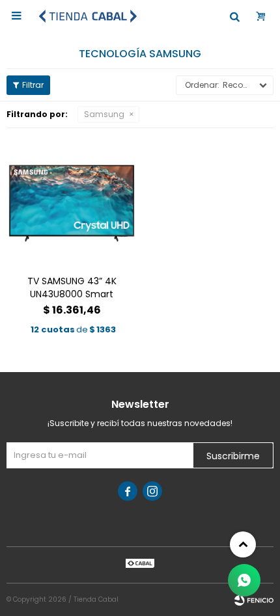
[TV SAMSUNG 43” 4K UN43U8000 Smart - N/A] (72, 200)
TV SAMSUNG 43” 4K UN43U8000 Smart (72, 288)
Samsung (104, 114)
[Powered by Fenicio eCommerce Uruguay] (253, 599)
